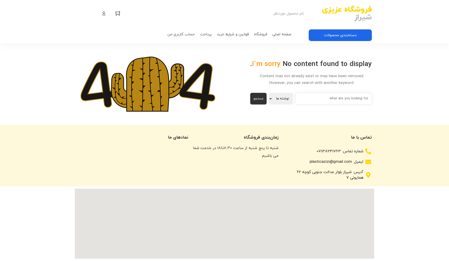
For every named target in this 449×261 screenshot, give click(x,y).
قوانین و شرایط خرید (233, 34)
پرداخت (206, 34)
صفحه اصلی (281, 34)
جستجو (258, 98)
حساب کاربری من (181, 34)
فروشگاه (260, 34)
